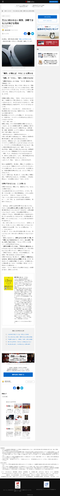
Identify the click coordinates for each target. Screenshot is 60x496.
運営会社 (20, 471)
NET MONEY (46, 476)
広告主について (32, 473)
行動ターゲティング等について (19, 476)
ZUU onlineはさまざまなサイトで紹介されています (12, 473)
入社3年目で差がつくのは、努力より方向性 (18, 334)
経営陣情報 (25, 471)
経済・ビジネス (6, 16)
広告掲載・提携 (34, 471)
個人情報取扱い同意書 (38, 476)
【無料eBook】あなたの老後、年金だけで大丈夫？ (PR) (38, 6)
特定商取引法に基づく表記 (6, 476)
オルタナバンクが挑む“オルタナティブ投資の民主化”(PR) (22, 6)
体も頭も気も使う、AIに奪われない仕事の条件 (19, 344)
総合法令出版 (7, 30)
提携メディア (25, 473)
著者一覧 (47, 471)
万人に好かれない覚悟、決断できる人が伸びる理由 (20, 337)
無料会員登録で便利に (54, 1)
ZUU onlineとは (8, 471)
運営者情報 (15, 471)
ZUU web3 (53, 476)
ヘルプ (57, 476)
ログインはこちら (47, 20)
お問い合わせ (41, 471)
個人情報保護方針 (29, 476)
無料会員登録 (47, 16)
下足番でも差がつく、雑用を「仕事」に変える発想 (20, 339)
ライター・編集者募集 (54, 471)
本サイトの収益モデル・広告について (44, 473)
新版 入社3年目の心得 (25, 39)
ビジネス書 (5, 396)
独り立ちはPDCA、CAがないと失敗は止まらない (19, 341)
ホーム (2, 471)
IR (29, 471)
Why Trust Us (55, 473)
